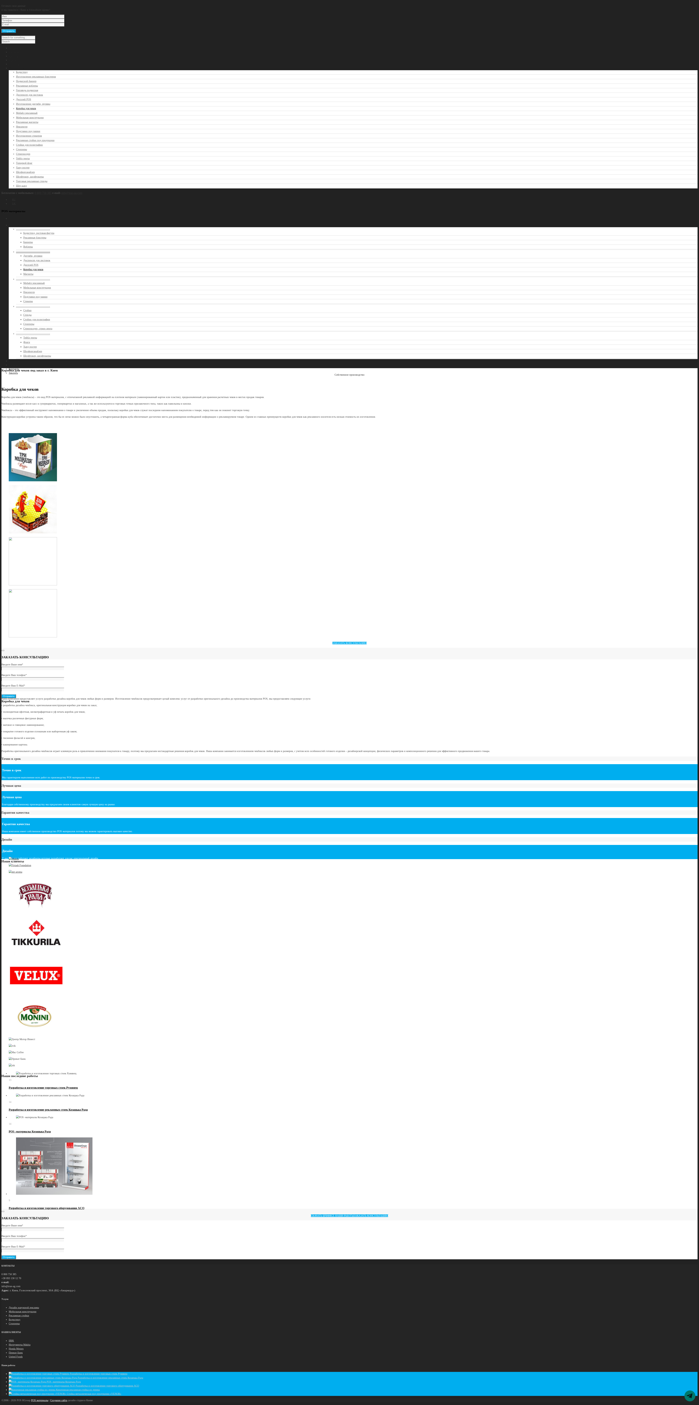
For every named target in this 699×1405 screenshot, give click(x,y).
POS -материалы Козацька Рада (30, 1131)
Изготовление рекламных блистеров (36, 76)
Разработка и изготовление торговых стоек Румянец (43, 1087)
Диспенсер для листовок (29, 94)
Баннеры (28, 242)
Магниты (28, 274)
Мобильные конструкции (30, 117)
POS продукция (17, 68)
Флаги (26, 342)
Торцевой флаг (24, 163)
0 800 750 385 (43, 192)
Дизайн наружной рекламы (24, 1307)
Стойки (27, 310)
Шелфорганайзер (25, 172)
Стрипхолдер (23, 154)
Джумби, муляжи (32, 255)
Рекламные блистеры (34, 237)
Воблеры (28, 246)
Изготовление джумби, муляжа (33, 104)
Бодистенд (21, 72)
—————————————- (33, 229)
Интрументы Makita (19, 1344)
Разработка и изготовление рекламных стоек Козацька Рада (48, 1109)
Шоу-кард (21, 185)
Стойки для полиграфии (29, 145)
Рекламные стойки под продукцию (35, 140)
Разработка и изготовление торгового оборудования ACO (46, 1208)
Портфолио (15, 64)
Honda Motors (16, 1348)
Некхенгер (21, 126)
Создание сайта (58, 1400)
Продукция (15, 225)
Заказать (13, 373)
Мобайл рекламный (26, 113)
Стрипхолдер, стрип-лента (37, 328)
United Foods (16, 1356)
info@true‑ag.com (71, 192)
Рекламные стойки (19, 1315)
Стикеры (28, 301)
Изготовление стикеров (29, 135)
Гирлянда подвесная (27, 90)
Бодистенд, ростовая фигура (38, 233)
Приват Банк (16, 1352)
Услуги (12, 60)
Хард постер (22, 167)
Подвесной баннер (26, 81)
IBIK (11, 1340)
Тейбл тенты (23, 158)
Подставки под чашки (28, 131)
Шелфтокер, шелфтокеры (30, 176)
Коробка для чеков (26, 108)
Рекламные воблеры (27, 85)
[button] (349, 643)
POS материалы (39, 1400)
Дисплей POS (23, 99)
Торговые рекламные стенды (31, 181)
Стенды (27, 315)
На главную (15, 48)
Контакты (14, 52)
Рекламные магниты (27, 122)
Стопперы (21, 149)
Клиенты (13, 56)
